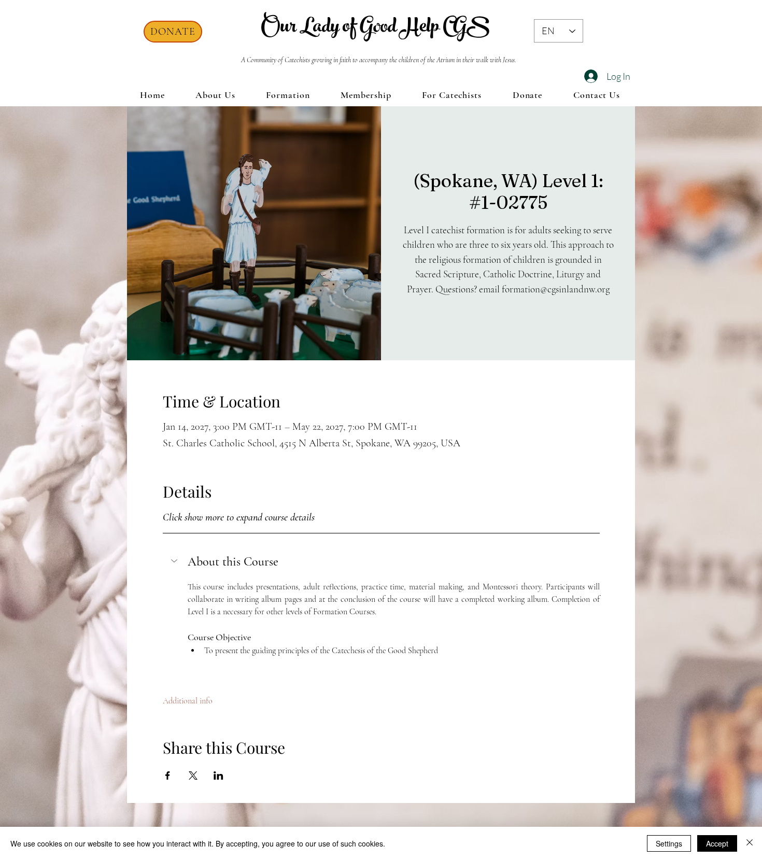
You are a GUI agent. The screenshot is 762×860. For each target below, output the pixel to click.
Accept (717, 843)
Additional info (188, 701)
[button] (381, 561)
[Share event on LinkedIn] (218, 775)
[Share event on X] (193, 775)
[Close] (749, 843)
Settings (669, 843)
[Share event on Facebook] (168, 775)
